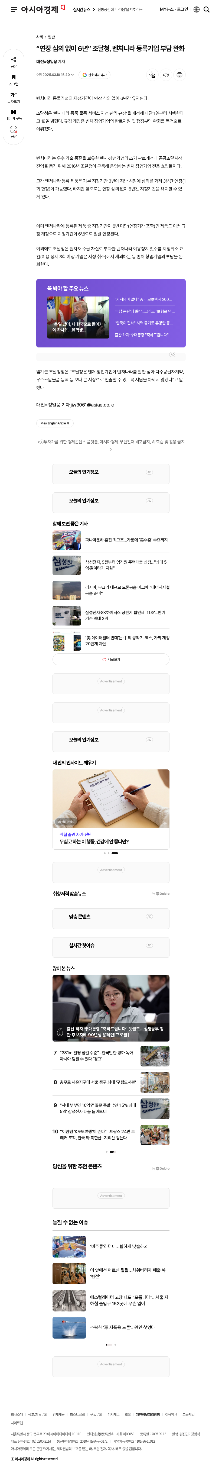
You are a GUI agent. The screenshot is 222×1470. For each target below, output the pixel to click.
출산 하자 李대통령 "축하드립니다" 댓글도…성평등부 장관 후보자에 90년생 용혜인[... (145, 335)
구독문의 (96, 1414)
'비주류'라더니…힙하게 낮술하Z (118, 1246)
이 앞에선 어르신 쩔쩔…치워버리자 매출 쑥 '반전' (128, 1273)
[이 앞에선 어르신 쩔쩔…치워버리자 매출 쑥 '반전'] (69, 1283)
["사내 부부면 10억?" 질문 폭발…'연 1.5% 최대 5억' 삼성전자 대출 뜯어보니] (155, 1118)
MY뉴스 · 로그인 (174, 9)
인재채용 (58, 1414)
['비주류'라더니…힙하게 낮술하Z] (69, 1256)
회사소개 (17, 1414)
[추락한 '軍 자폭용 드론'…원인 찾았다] (69, 1337)
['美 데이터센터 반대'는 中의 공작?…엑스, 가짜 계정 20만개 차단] (67, 650)
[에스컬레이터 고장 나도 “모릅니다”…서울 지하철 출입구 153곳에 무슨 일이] (69, 1310)
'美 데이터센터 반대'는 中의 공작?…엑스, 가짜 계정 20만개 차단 (127, 640)
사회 (39, 37)
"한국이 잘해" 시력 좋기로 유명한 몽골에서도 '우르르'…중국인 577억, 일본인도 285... (145, 323)
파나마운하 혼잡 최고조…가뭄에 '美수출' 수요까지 (126, 540)
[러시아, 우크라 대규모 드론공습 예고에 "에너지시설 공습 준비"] (67, 599)
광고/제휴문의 (37, 1414)
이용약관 (171, 1414)
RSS (127, 1414)
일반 (51, 37)
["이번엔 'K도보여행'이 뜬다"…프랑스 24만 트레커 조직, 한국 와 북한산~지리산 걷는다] (155, 1144)
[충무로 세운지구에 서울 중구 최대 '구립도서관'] (155, 1092)
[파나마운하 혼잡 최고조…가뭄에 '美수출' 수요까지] (67, 549)
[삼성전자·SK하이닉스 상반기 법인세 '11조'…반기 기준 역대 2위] (67, 624)
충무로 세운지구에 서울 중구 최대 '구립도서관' (98, 1082)
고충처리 (188, 1414)
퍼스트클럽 (77, 1414)
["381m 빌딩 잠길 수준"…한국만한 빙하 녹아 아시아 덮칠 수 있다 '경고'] (155, 1065)
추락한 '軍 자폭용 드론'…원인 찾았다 (122, 1327)
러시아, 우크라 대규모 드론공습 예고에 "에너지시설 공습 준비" (127, 590)
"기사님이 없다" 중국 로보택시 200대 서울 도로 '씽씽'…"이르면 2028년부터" (145, 299)
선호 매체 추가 (97, 75)
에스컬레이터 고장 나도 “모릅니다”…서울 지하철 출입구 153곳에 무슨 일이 (129, 1301)
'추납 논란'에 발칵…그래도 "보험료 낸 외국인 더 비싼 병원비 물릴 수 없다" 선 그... (145, 311)
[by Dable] (160, 1168)
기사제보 (113, 1414)
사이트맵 (17, 1422)
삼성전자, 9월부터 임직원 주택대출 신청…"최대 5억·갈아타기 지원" (125, 565)
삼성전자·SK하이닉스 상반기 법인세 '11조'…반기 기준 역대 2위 (125, 615)
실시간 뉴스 (81, 10)
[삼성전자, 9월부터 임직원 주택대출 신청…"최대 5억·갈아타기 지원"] (67, 574)
